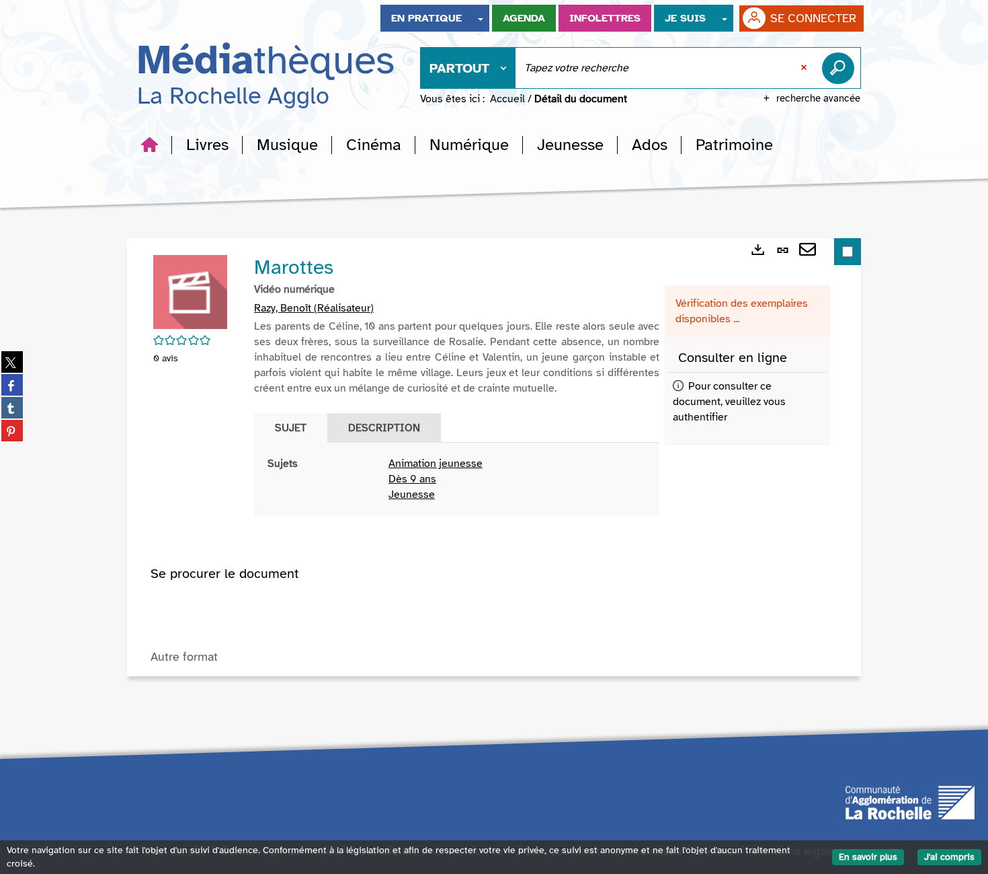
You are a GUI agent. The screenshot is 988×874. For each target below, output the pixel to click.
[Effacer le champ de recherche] (805, 68)
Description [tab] (384, 428)
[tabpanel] (456, 479)
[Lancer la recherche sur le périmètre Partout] (840, 68)
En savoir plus (868, 857)
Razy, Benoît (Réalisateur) (314, 308)
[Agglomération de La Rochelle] (910, 802)
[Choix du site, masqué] (480, 18)
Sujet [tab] (290, 428)
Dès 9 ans (412, 479)
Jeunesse (411, 494)
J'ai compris (949, 857)
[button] (207, 144)
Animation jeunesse (435, 463)
